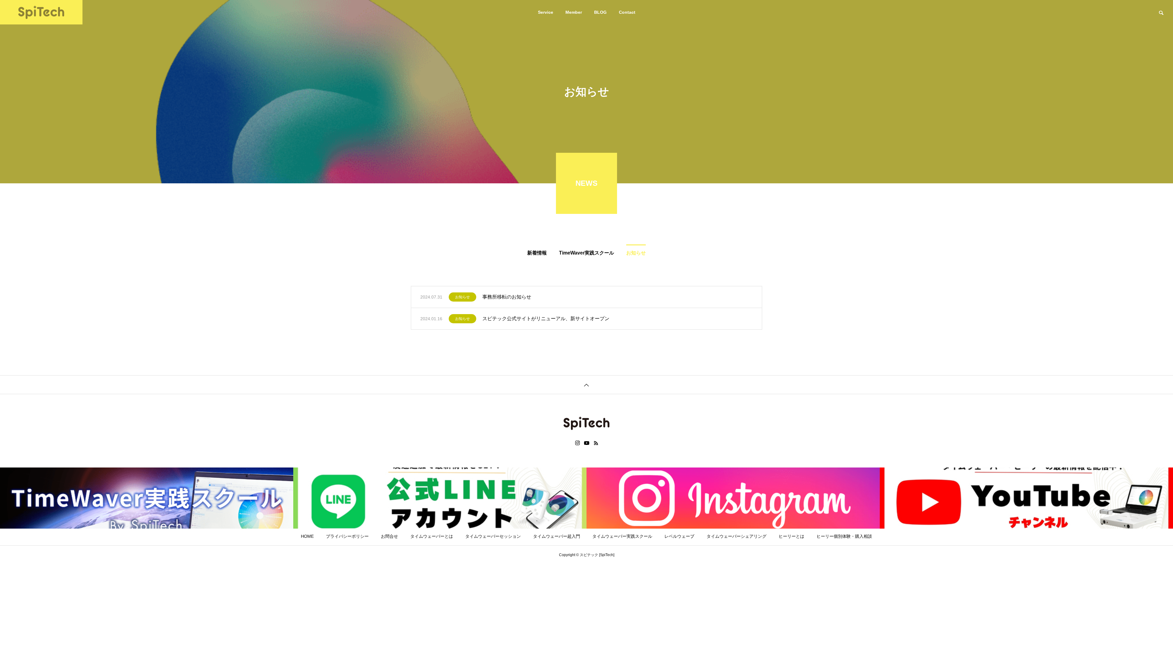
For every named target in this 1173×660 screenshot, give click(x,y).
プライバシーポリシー (347, 536)
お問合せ (389, 536)
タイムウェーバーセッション (493, 536)
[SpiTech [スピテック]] (41, 12)
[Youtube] (587, 443)
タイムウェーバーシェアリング (736, 536)
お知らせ (462, 297)
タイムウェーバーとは (431, 536)
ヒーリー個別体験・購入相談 (844, 536)
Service (545, 12)
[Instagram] (577, 443)
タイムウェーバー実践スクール (622, 536)
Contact (627, 12)
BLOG (600, 12)
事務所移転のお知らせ (506, 296)
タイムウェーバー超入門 (556, 536)
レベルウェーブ (679, 536)
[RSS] (596, 443)
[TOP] (586, 384)
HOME (307, 536)
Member (573, 12)
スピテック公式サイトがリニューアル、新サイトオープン (545, 318)
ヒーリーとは (791, 536)
